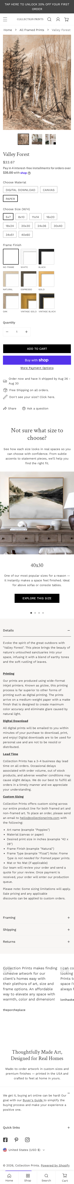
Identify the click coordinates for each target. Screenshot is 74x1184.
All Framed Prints (32, 30)
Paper (10, 199)
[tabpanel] (37, 768)
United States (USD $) (24, 1150)
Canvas (49, 190)
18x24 (10, 226)
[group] (37, 513)
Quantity (9, 322)
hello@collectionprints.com (39, 818)
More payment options (37, 367)
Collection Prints (27, 1165)
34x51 (10, 235)
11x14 (35, 217)
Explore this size (37, 598)
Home (8, 30)
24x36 (41, 226)
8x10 (21, 217)
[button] (66, 19)
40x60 (25, 235)
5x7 (8, 217)
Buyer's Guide (33, 1100)
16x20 (50, 217)
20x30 (25, 226)
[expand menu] (5, 19)
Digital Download (20, 190)
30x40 (58, 226)
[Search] (49, 19)
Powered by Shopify (55, 1165)
